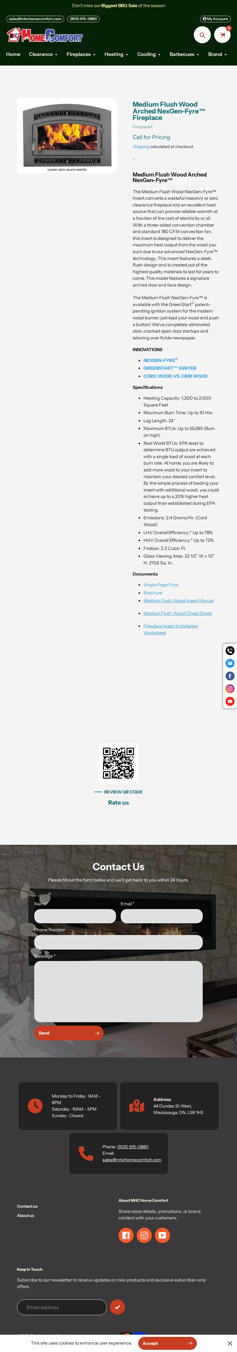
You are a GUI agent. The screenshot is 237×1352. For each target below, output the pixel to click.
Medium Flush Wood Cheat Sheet (177, 613)
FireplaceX (143, 127)
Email (128, 904)
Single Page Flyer (161, 585)
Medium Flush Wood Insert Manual (178, 600)
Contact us (27, 1206)
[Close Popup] (230, 1343)
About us (25, 1215)
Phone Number (49, 930)
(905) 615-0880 (83, 18)
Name (41, 904)
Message (45, 956)
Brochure (152, 593)
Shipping (141, 146)
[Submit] (117, 1307)
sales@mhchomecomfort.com (35, 18)
